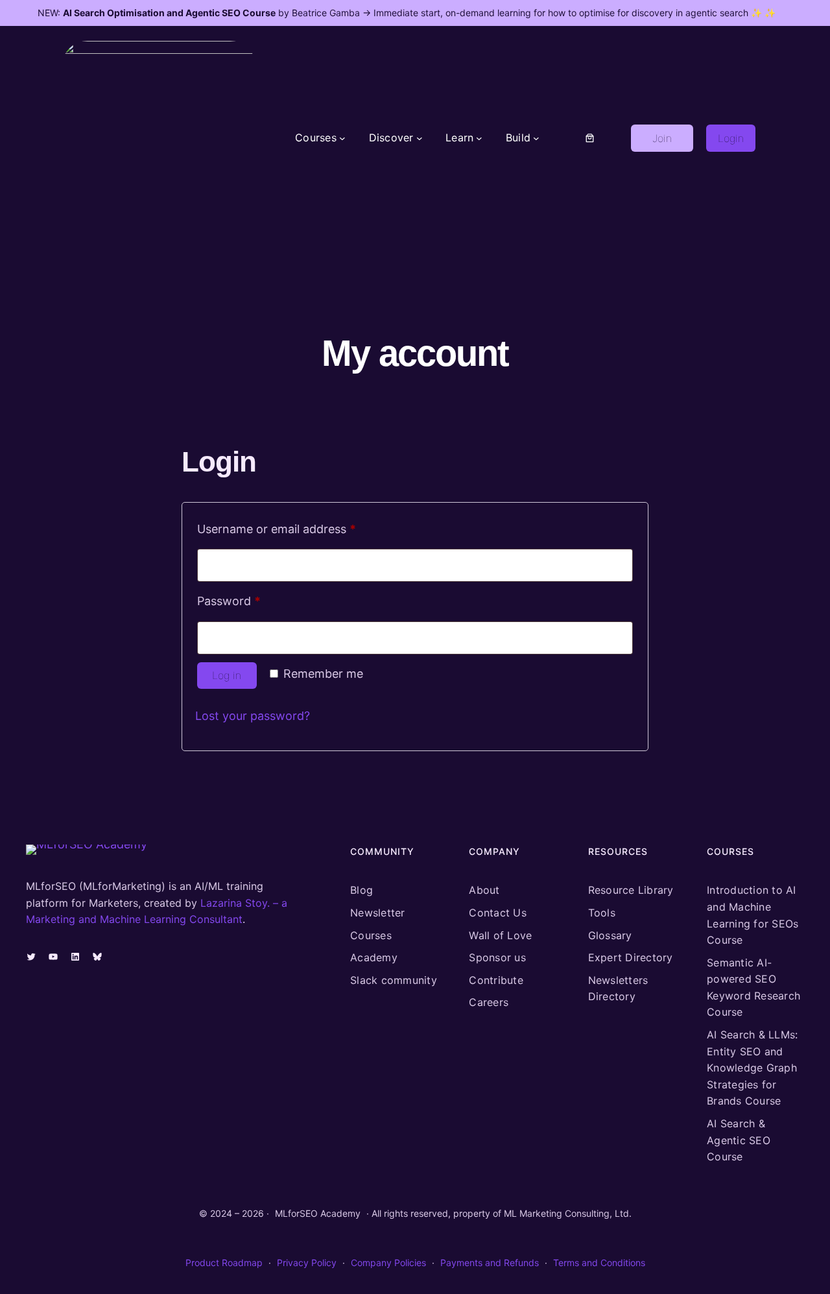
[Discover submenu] (419, 138)
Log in (226, 675)
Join (662, 138)
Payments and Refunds (489, 1262)
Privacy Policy (307, 1262)
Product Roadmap (224, 1262)
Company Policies (388, 1262)
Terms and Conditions (599, 1262)
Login (731, 138)
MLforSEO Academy (318, 1213)
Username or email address (300, 528)
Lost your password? (252, 716)
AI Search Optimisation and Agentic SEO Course (169, 12)
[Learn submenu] (479, 138)
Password (253, 600)
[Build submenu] (536, 138)
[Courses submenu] (342, 138)
